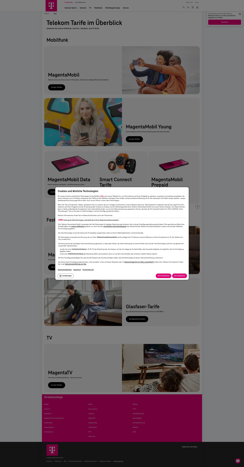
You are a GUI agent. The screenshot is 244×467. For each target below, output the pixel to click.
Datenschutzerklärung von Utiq (75, 264)
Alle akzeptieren (179, 276)
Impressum (77, 270)
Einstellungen (67, 276)
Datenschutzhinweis (65, 270)
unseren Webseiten (78, 226)
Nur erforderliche (163, 276)
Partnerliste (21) (88, 270)
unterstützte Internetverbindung (114, 226)
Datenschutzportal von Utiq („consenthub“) (139, 262)
